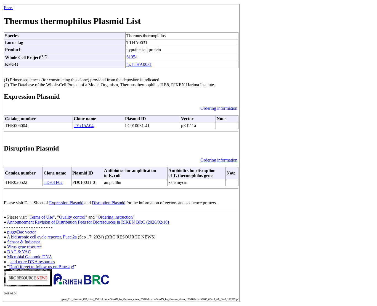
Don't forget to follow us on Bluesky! (41, 266)
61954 (131, 57)
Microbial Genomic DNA (29, 256)
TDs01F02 (53, 182)
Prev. (8, 7)
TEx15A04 (84, 125)
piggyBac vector (21, 232)
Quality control (72, 217)
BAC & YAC (19, 251)
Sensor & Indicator (23, 242)
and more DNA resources (32, 261)
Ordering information (219, 108)
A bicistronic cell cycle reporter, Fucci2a (42, 237)
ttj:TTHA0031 (139, 64)
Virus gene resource (24, 247)
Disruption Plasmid (108, 202)
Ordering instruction (115, 217)
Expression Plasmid (66, 202)
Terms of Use (41, 217)
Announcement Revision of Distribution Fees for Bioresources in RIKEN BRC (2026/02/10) (88, 222)
